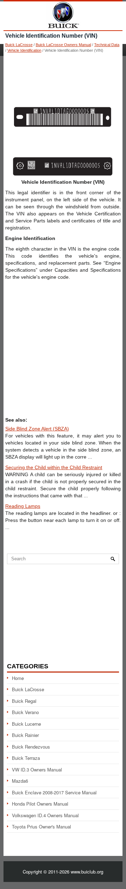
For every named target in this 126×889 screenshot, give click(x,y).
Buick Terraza (26, 758)
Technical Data (106, 45)
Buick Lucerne (26, 723)
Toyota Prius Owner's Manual (41, 826)
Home (18, 678)
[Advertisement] (63, 77)
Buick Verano (25, 712)
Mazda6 (20, 780)
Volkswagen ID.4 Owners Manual (45, 815)
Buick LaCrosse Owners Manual (63, 45)
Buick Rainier (25, 735)
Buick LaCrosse (19, 45)
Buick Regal (24, 701)
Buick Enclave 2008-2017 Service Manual (54, 792)
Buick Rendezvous (31, 746)
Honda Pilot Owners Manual (40, 803)
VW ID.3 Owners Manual (37, 769)
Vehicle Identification (24, 50)
